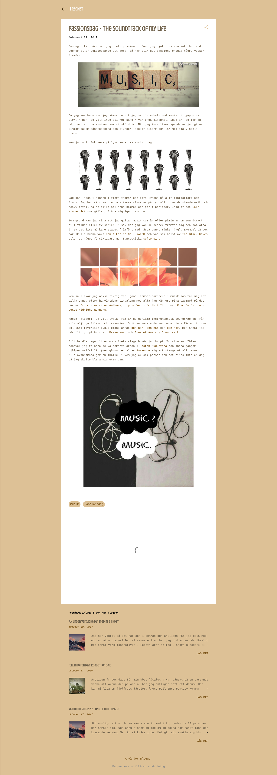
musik (74, 504)
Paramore (143, 350)
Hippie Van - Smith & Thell (147, 305)
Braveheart (117, 332)
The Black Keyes (195, 234)
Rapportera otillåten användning (138, 766)
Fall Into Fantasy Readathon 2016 (90, 665)
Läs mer (202, 653)
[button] (206, 27)
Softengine (151, 238)
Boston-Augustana (153, 346)
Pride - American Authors (100, 305)
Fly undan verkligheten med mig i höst (94, 621)
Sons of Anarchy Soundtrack (157, 332)
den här (137, 328)
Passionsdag (94, 504)
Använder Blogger (138, 758)
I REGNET (76, 9)
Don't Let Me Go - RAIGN (125, 234)
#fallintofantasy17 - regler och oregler (94, 709)
